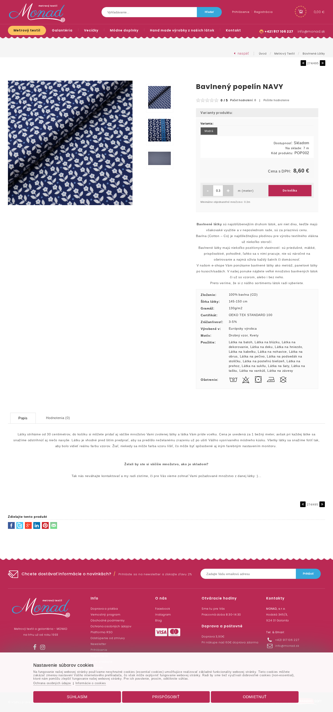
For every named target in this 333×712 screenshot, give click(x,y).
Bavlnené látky (314, 53)
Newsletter (98, 644)
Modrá (209, 131)
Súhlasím (77, 697)
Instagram (163, 614)
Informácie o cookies (90, 683)
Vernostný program (106, 614)
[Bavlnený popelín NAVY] (70, 205)
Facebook (162, 609)
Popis (23, 418)
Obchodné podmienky (108, 620)
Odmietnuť (255, 697)
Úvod (263, 53)
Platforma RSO (102, 632)
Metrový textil (284, 53)
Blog (158, 620)
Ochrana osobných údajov (111, 626)
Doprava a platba (104, 609)
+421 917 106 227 (279, 31)
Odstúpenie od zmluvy (108, 638)
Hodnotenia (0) (58, 418)
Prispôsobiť (166, 697)
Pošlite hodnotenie (276, 100)
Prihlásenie (99, 650)
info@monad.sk (311, 31)
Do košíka (290, 190)
